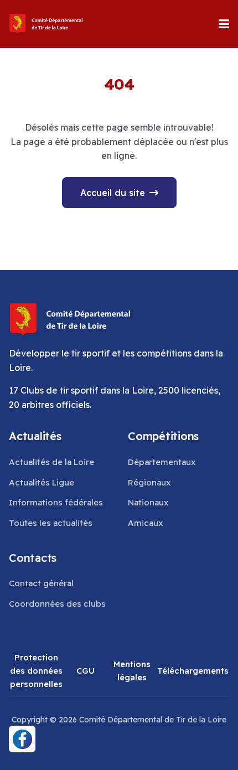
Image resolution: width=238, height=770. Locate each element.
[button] (224, 24)
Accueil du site (112, 192)
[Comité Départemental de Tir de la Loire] (46, 24)
